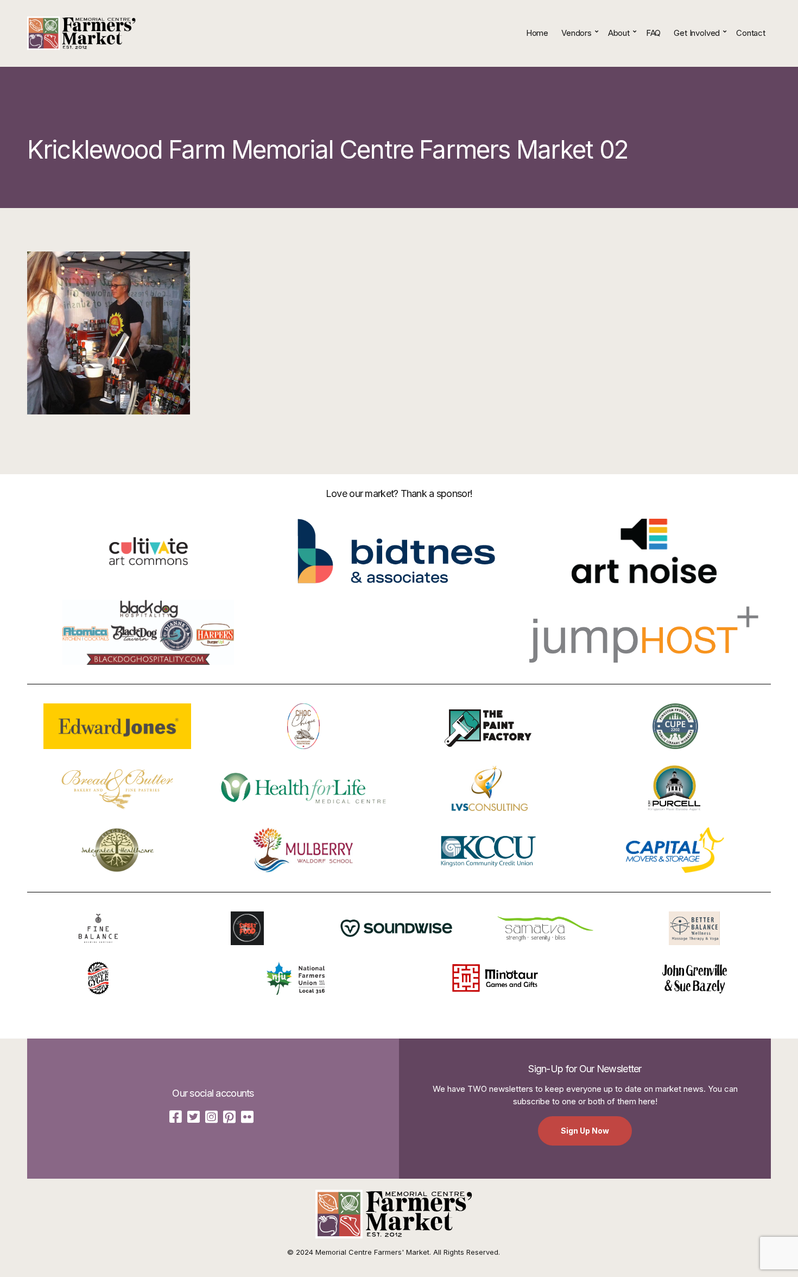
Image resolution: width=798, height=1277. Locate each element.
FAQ (653, 33)
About (619, 33)
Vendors (576, 33)
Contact (750, 33)
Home (537, 33)
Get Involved (697, 33)
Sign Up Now (585, 1130)
